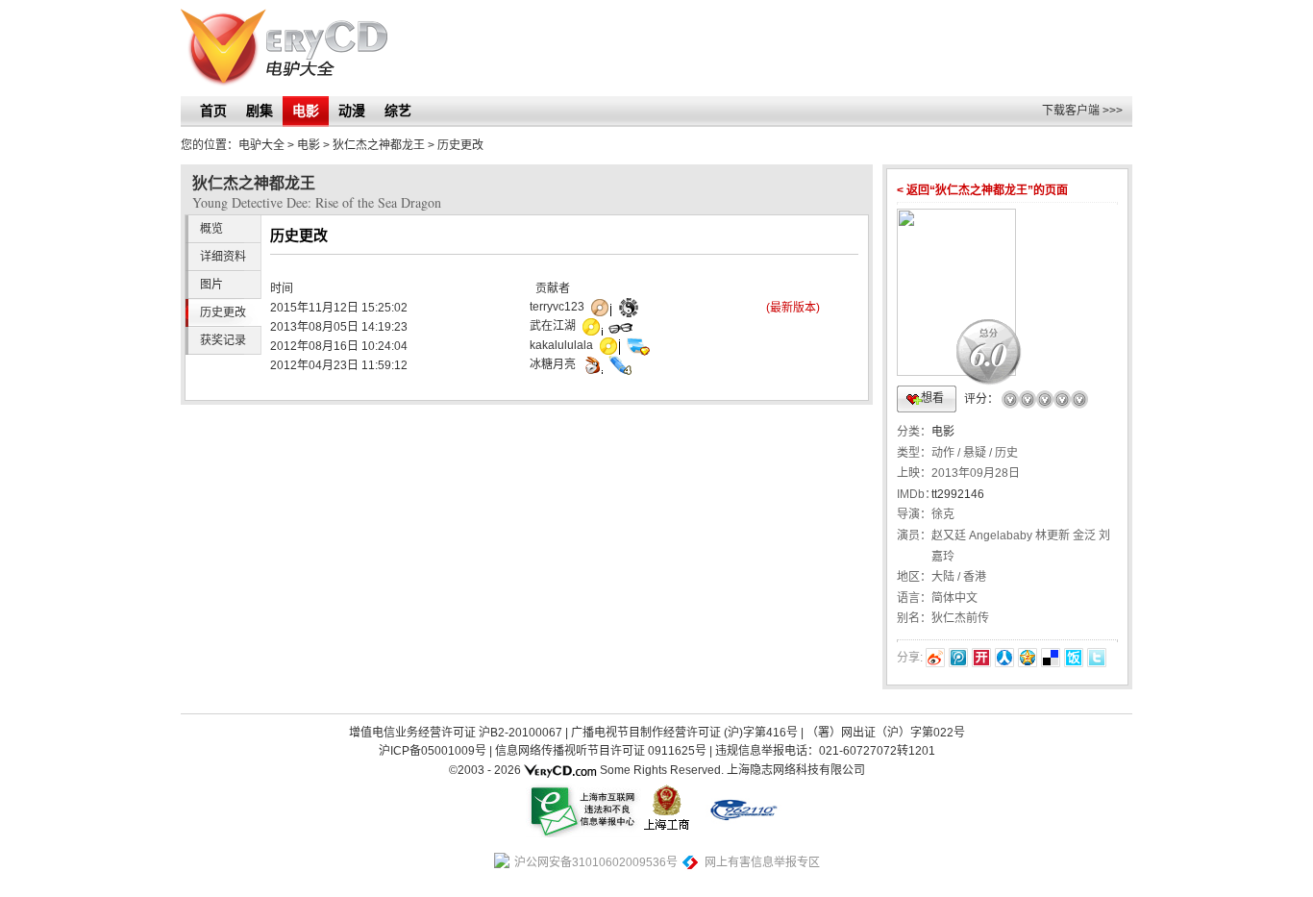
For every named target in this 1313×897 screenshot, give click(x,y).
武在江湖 (553, 326)
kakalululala (561, 345)
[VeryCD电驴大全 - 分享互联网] (284, 48)
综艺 (397, 110)
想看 (932, 398)
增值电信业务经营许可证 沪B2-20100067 (455, 732)
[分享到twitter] (1096, 657)
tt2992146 (957, 494)
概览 (211, 229)
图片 (211, 284)
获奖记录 (223, 340)
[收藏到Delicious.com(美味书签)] (1050, 657)
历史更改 (223, 312)
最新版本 (793, 307)
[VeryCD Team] (560, 770)
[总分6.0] (956, 206)
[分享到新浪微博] (935, 657)
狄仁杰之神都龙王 (379, 145)
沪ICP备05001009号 (432, 751)
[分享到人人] (1004, 657)
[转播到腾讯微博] (958, 657)
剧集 (259, 110)
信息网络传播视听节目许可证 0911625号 (600, 751)
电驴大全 (261, 145)
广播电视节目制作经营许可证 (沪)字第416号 (684, 732)
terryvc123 (557, 306)
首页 (213, 110)
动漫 (351, 110)
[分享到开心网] (981, 657)
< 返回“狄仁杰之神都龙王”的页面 (982, 190)
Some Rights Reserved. (662, 770)
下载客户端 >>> (1082, 110)
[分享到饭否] (1073, 657)
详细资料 (223, 256)
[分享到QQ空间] (1027, 657)
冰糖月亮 (553, 364)
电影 (305, 110)
